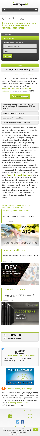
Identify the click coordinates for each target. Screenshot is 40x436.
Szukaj (9, 56)
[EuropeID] (4, 9)
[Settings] (20, 9)
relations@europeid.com (17, 403)
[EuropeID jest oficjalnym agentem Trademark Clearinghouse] (20, 376)
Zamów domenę (21, 96)
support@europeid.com (10, 88)
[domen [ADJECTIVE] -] (10, 416)
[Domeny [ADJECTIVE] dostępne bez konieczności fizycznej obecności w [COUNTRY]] (30, 416)
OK (35, 429)
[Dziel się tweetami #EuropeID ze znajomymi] (18, 423)
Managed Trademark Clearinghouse (20, 175)
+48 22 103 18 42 (14, 335)
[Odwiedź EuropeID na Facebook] (22, 423)
